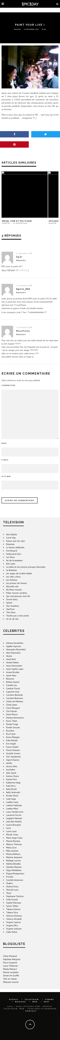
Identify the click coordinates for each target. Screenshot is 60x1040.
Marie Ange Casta (14, 837)
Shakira (9, 883)
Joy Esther (10, 769)
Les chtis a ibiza (13, 576)
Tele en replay (10, 978)
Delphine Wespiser (11, 959)
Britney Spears (13, 682)
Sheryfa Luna (12, 889)
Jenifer (9, 763)
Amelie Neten (12, 662)
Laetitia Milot (12, 808)
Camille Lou (11, 685)
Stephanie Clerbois (15, 896)
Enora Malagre (13, 737)
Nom (4, 443)
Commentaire (8, 385)
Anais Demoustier (14, 665)
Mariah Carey (12, 834)
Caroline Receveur (14, 698)
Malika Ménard (10, 969)
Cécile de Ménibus (14, 701)
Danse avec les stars (15, 541)
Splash (9, 602)
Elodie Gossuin (13, 727)
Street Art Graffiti (11, 975)
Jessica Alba (11, 766)
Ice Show (10, 557)
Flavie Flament (13, 750)
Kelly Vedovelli (13, 792)
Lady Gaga (11, 798)
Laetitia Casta (12, 802)
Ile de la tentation (14, 560)
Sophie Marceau (13, 902)
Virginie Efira (12, 925)
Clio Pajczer (11, 711)
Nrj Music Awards (14, 589)
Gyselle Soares (13, 753)
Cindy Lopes (11, 704)
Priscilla (9, 876)
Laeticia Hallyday (14, 805)
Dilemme (10, 544)
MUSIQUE (20, 1002)
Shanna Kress (12, 886)
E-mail (5, 460)
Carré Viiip (11, 537)
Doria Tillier (11, 721)
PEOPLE (13, 999)
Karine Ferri (11, 779)
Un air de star (12, 618)
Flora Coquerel (10, 962)
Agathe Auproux (13, 646)
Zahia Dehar (11, 932)
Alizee (9, 656)
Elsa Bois (10, 730)
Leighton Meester (14, 818)
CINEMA (49, 999)
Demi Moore (12, 714)
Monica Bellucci (13, 854)
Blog (44, 29)
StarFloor (10, 609)
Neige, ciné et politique (17, 221)
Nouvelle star (12, 586)
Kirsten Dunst (12, 795)
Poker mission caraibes (16, 593)
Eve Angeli (11, 743)
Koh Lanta (10, 563)
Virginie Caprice (13, 922)
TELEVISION (31, 999)
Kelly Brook (11, 789)
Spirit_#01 (23, 288)
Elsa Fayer (11, 733)
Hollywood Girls (13, 554)
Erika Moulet (12, 740)
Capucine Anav (13, 691)
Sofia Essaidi (12, 899)
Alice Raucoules (13, 652)
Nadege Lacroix (13, 860)
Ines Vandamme (13, 756)
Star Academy (12, 605)
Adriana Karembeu (14, 643)
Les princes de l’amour (16, 583)
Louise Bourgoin (13, 824)
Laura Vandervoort (14, 811)
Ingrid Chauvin (12, 759)
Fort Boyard (11, 550)
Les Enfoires (11, 580)
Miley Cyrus (11, 847)
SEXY (47, 1002)
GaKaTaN (17, 29)
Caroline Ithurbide (14, 695)
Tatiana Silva (12, 912)
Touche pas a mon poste (17, 615)
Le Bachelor (11, 570)
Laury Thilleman (10, 965)
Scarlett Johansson (14, 880)
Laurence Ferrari (13, 815)
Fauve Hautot (12, 746)
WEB (34, 1002)
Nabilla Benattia (13, 863)
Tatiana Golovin (13, 909)
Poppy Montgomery (15, 873)
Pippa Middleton (13, 870)
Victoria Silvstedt (14, 919)
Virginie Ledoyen (14, 928)
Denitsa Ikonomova (15, 717)
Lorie (8, 828)
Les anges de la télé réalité (19, 573)
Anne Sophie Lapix (14, 669)
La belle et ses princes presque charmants (25, 567)
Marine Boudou (13, 841)
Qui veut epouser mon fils (18, 596)
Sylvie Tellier (12, 906)
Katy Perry (11, 785)
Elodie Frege (12, 724)
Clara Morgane (13, 708)
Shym (8, 893)
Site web (6, 476)
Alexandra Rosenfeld (16, 649)
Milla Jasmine (12, 850)
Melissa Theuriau (14, 844)
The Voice (10, 612)
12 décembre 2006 (24, 285)
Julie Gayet (11, 772)
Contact (31, 1011)
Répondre (21, 260)
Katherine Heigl (13, 782)
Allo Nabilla (11, 534)
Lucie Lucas (11, 831)
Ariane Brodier (13, 672)
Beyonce (10, 678)
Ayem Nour (11, 675)
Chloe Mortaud (10, 956)
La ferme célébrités (15, 547)
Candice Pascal (13, 688)
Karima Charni (12, 776)
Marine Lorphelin (11, 972)
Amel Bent (11, 659)
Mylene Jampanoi (14, 857)
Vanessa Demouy (14, 915)
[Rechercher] (57, 4)
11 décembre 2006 (24, 253)
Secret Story (12, 599)
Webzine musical (10, 982)
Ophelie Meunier (14, 867)
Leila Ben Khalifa (14, 821)
